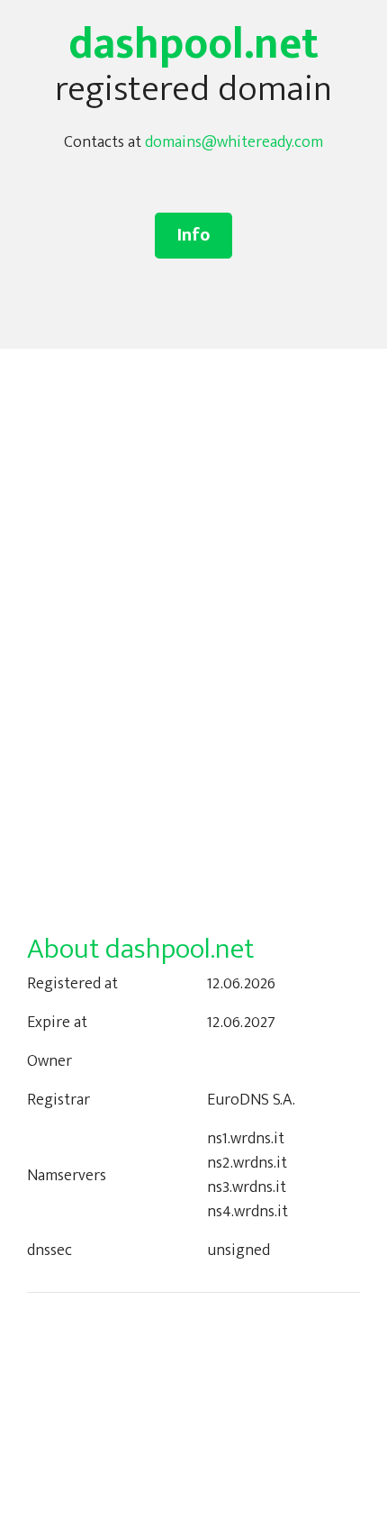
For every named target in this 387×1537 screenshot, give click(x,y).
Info (193, 235)
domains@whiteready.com (234, 142)
